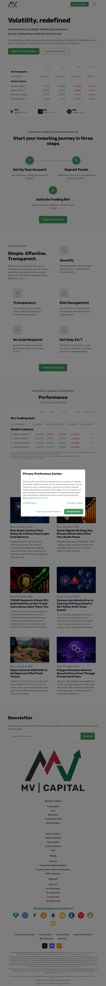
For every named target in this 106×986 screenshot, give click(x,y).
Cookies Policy (30, 503)
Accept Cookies (73, 511)
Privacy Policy (42, 498)
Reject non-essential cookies (48, 511)
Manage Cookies (75, 503)
